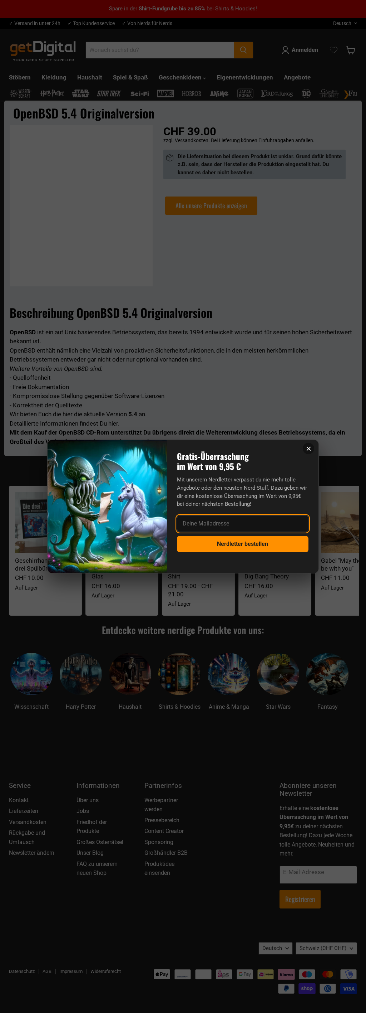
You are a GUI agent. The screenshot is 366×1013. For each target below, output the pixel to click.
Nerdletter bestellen (242, 544)
